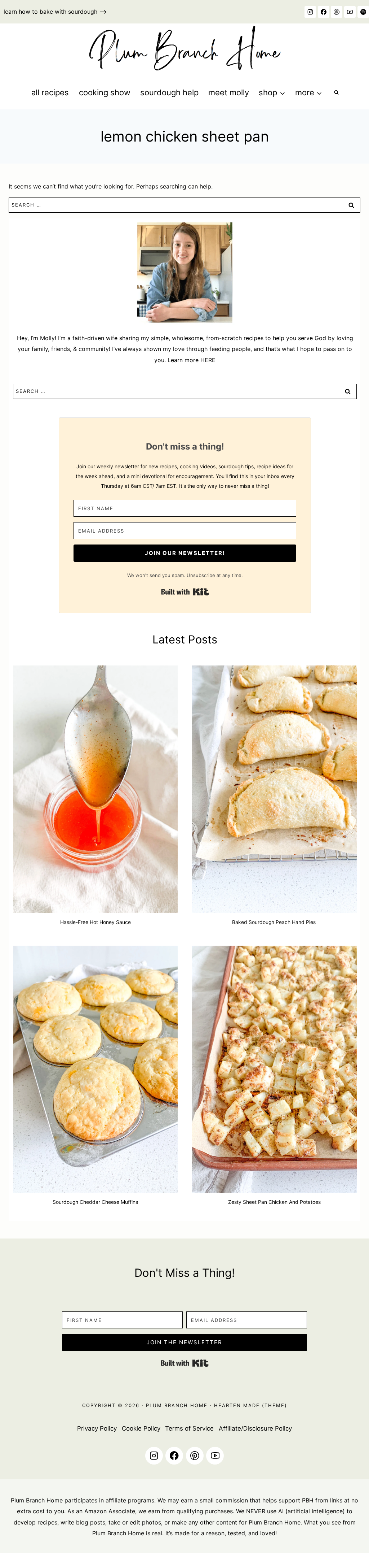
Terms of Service (189, 1428)
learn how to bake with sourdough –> (55, 11)
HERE (207, 360)
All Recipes (50, 92)
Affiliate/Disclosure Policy (255, 1428)
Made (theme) (264, 1405)
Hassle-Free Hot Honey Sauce (95, 922)
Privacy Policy (97, 1428)
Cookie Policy (141, 1428)
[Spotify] (363, 12)
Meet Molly (228, 92)
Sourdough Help (169, 92)
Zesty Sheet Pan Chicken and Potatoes (274, 1202)
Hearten (227, 1405)
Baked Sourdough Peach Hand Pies (274, 922)
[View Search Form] (336, 92)
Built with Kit (185, 591)
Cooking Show (104, 92)
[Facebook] (323, 12)
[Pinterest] (336, 12)
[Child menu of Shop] (272, 92)
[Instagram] (310, 12)
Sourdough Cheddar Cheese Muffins (95, 1202)
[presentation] (95, 789)
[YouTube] (350, 12)
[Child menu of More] (308, 92)
